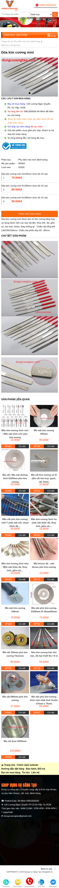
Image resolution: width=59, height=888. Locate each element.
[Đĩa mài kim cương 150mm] (44, 416)
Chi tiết (22, 446)
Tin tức (26, 772)
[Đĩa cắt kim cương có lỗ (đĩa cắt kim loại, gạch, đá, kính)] (44, 460)
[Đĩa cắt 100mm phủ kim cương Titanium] (15, 638)
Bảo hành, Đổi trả (35, 768)
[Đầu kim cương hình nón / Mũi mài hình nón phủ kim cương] (15, 416)
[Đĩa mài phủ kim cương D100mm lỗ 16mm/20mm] (44, 594)
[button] (29, 93)
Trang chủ (9, 765)
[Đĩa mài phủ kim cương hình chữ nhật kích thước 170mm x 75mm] (44, 682)
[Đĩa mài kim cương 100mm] (15, 594)
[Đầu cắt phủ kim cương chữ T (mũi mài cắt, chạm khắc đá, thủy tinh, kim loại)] (15, 505)
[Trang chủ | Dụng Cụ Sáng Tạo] (11, 5)
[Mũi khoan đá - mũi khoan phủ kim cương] (44, 549)
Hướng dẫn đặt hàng (12, 768)
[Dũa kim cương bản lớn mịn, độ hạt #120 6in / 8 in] (44, 638)
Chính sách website (27, 765)
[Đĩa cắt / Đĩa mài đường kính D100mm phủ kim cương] (15, 460)
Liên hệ (35, 772)
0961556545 (48, 5)
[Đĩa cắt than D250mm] (15, 727)
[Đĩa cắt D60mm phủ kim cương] (15, 682)
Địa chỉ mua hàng (10, 772)
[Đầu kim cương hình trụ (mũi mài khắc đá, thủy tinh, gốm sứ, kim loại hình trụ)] (44, 505)
